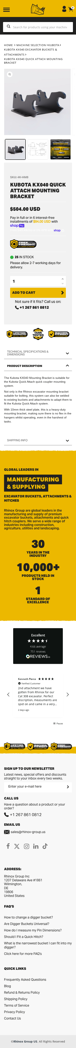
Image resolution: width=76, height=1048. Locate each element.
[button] (8, 694)
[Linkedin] (36, 846)
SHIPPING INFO (17, 440)
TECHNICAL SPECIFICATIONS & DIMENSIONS (27, 353)
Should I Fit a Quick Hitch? (23, 937)
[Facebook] (8, 846)
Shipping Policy (15, 999)
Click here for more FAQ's (23, 954)
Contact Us (12, 1018)
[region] (38, 694)
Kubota (53, 45)
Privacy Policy (14, 1012)
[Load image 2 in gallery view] (38, 149)
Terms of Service (16, 1005)
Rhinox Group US (25, 1041)
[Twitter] (17, 846)
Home (8, 45)
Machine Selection (31, 45)
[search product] (8, 27)
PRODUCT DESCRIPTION (24, 366)
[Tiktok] (45, 846)
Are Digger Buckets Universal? (26, 924)
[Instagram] (26, 846)
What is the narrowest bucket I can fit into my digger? (38, 945)
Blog (7, 986)
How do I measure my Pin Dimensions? (33, 930)
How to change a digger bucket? (28, 917)
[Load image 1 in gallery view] (15, 149)
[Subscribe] (67, 787)
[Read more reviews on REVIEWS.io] (38, 656)
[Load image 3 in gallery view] (60, 149)
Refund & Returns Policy (22, 992)
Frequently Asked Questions (25, 979)
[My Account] (64, 11)
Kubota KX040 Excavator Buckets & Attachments (30, 52)
